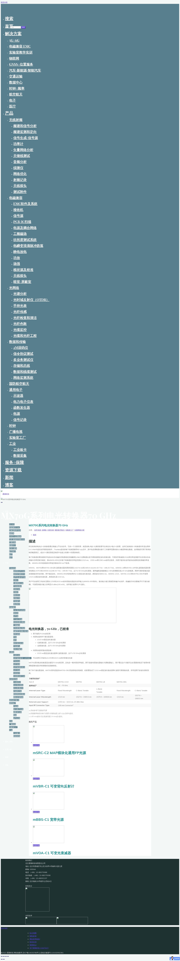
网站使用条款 (35, 939)
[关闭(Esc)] (8, 956)
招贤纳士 (33, 945)
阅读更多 (36, 745)
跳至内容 (4, 2)
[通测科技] (5, 494)
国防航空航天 (60, 530)
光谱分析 (50, 530)
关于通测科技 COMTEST (39, 948)
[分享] (6, 956)
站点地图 (33, 933)
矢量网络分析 (79, 530)
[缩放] (1, 956)
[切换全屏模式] (4, 956)
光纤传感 (37, 530)
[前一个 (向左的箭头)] (1, 959)
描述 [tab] (34, 535)
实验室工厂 (69, 530)
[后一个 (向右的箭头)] (4, 959)
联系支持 (33, 942)
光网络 (44, 530)
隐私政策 (33, 936)
